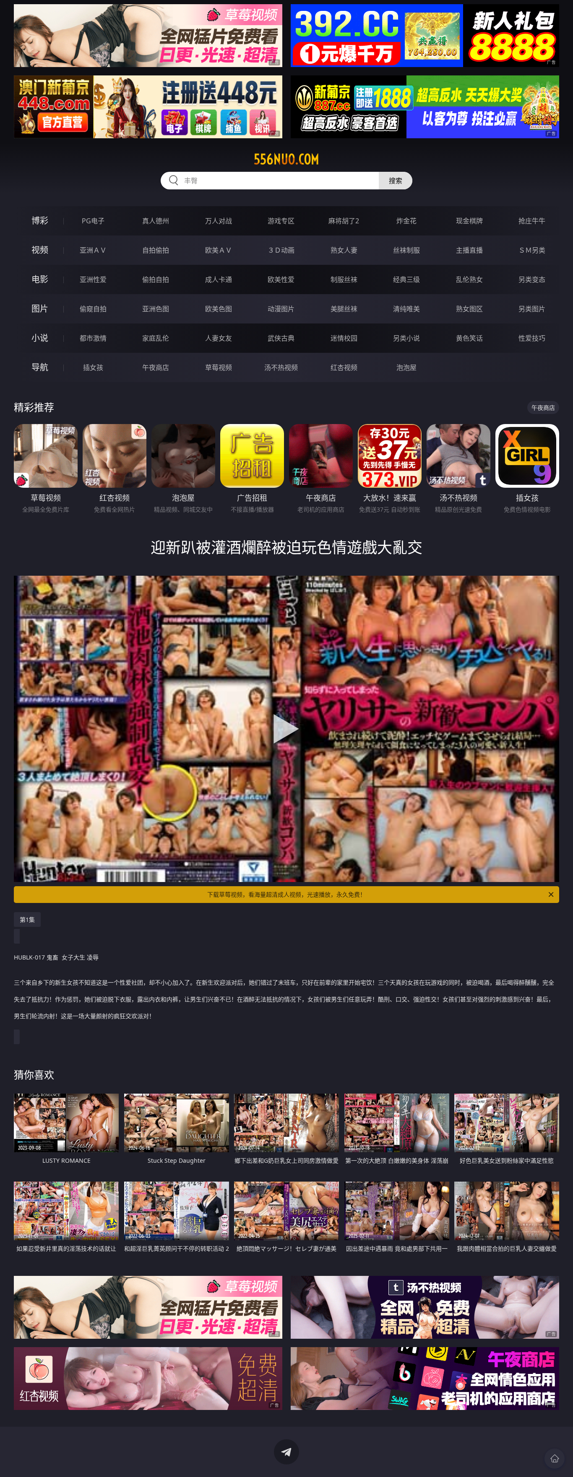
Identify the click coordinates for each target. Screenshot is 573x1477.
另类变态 (531, 279)
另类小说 (406, 338)
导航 (39, 367)
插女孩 (93, 367)
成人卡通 (218, 279)
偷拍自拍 (155, 279)
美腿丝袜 (344, 308)
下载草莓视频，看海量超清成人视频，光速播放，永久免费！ (286, 894)
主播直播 (469, 250)
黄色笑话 (469, 338)
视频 (39, 250)
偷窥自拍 (93, 308)
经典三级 (406, 279)
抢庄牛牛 (531, 220)
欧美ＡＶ (218, 250)
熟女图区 (469, 308)
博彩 (39, 220)
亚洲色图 (155, 308)
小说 (39, 338)
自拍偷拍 (155, 250)
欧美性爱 (281, 279)
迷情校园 (344, 338)
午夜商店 (155, 367)
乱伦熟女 (469, 279)
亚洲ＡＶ (93, 250)
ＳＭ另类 (531, 250)
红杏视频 (344, 367)
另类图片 (531, 308)
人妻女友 (218, 338)
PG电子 (93, 220)
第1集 (27, 919)
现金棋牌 (469, 220)
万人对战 (218, 220)
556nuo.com (286, 159)
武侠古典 (281, 338)
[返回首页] (554, 1459)
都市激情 (93, 338)
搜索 (395, 180)
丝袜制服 (406, 250)
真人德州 (155, 220)
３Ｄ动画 (281, 250)
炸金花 (406, 220)
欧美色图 (218, 308)
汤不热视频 (281, 367)
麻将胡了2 (343, 220)
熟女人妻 (344, 250)
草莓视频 (218, 367)
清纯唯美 (406, 308)
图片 (39, 308)
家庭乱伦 (155, 338)
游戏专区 (281, 220)
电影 (39, 279)
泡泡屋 (406, 367)
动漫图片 (281, 308)
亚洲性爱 (93, 279)
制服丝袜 (344, 279)
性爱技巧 (531, 338)
